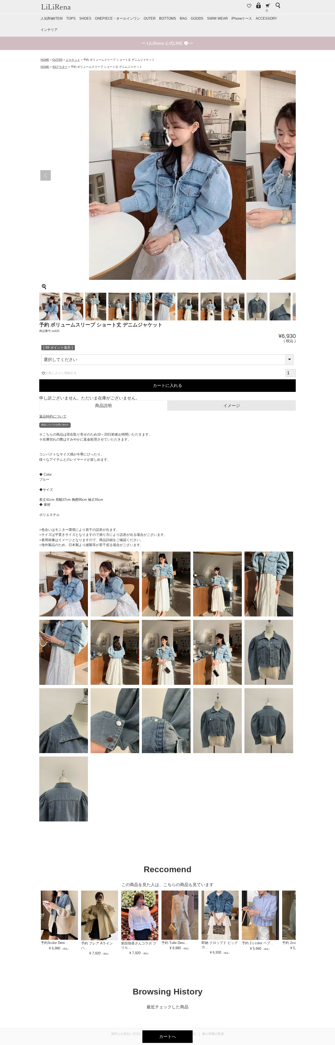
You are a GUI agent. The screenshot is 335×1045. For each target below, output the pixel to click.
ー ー (167, 43)
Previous (45, 175)
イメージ (231, 405)
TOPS (71, 18)
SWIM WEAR (217, 18)
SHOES (85, 18)
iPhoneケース (241, 18)
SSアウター (60, 66)
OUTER (149, 18)
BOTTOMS (167, 18)
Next (289, 175)
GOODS (197, 18)
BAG (183, 18)
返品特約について (52, 416)
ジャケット (73, 59)
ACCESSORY (266, 18)
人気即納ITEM (52, 18)
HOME (45, 59)
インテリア (49, 30)
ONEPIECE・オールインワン (117, 18)
